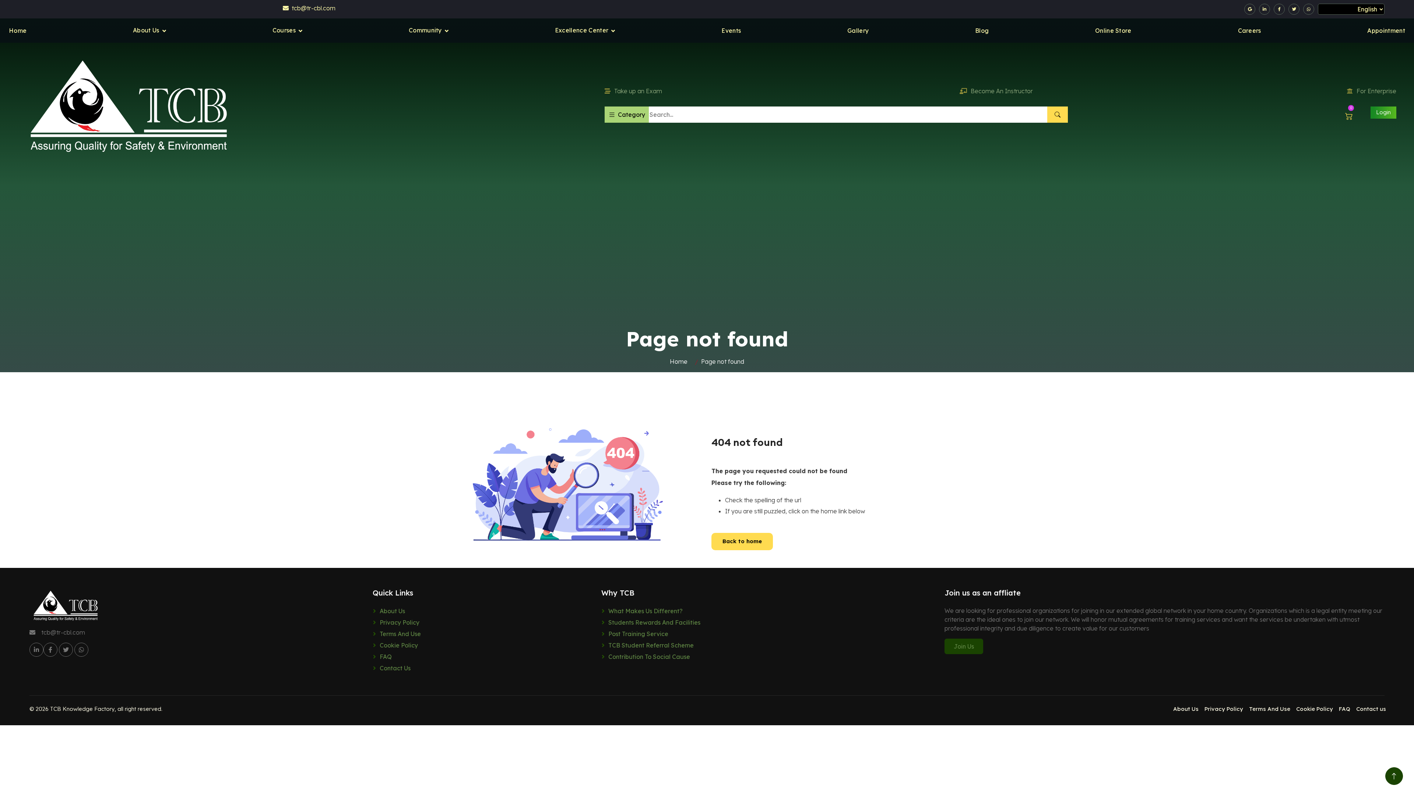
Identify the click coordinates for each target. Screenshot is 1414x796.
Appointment (1386, 30)
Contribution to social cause (649, 656)
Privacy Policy (399, 622)
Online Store (1113, 30)
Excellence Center (581, 30)
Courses (284, 30)
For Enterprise (1376, 91)
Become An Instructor (1002, 91)
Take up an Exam (638, 91)
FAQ (386, 656)
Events (731, 30)
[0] (1349, 116)
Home (18, 30)
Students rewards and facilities (654, 622)
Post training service (638, 634)
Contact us (395, 668)
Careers (1249, 30)
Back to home (742, 541)
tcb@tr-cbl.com (312, 8)
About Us (146, 30)
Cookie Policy (399, 645)
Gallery (858, 30)
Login (1383, 112)
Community (425, 30)
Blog (982, 30)
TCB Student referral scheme (651, 645)
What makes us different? (645, 611)
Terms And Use (400, 634)
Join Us (964, 646)
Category (631, 114)
